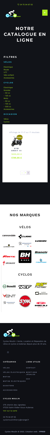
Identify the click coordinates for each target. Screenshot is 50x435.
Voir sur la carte (10, 411)
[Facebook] (3, 351)
